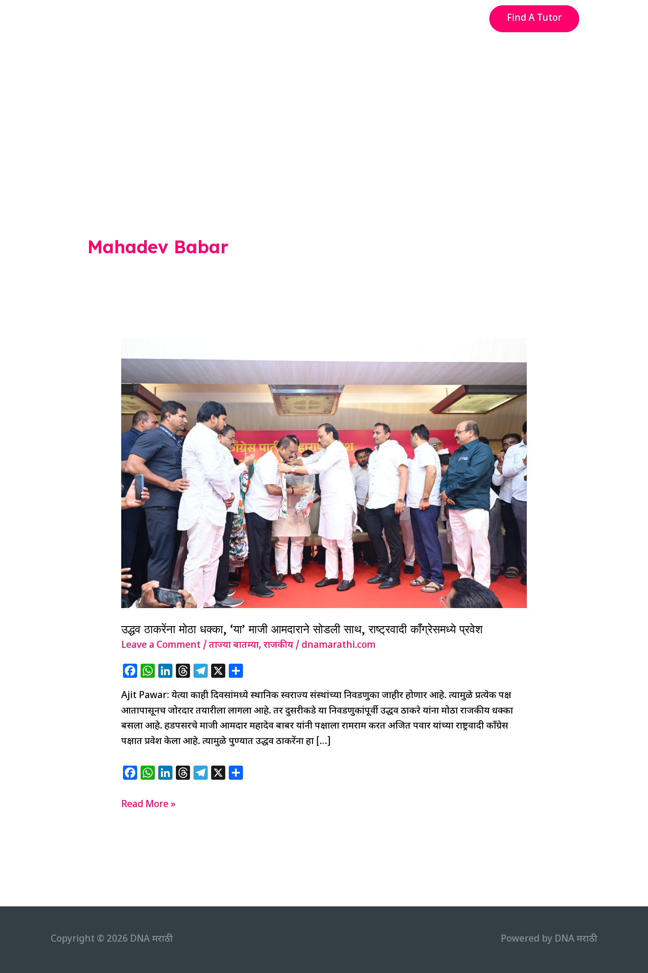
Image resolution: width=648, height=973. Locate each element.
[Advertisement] (324, 103)
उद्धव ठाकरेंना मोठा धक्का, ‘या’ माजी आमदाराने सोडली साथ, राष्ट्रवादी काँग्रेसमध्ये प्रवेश (302, 629)
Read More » (148, 805)
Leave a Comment (161, 645)
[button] (534, 18)
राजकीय (278, 645)
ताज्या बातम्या (234, 645)
